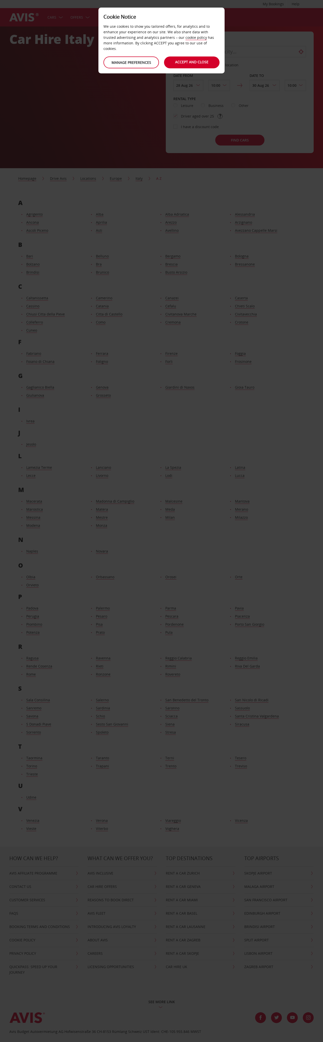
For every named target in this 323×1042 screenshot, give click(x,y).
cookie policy (196, 37)
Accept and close (191, 62)
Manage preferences (131, 62)
